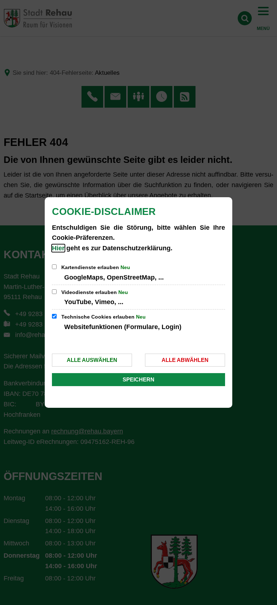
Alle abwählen (185, 360)
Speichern (138, 379)
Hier (58, 248)
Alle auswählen (92, 360)
